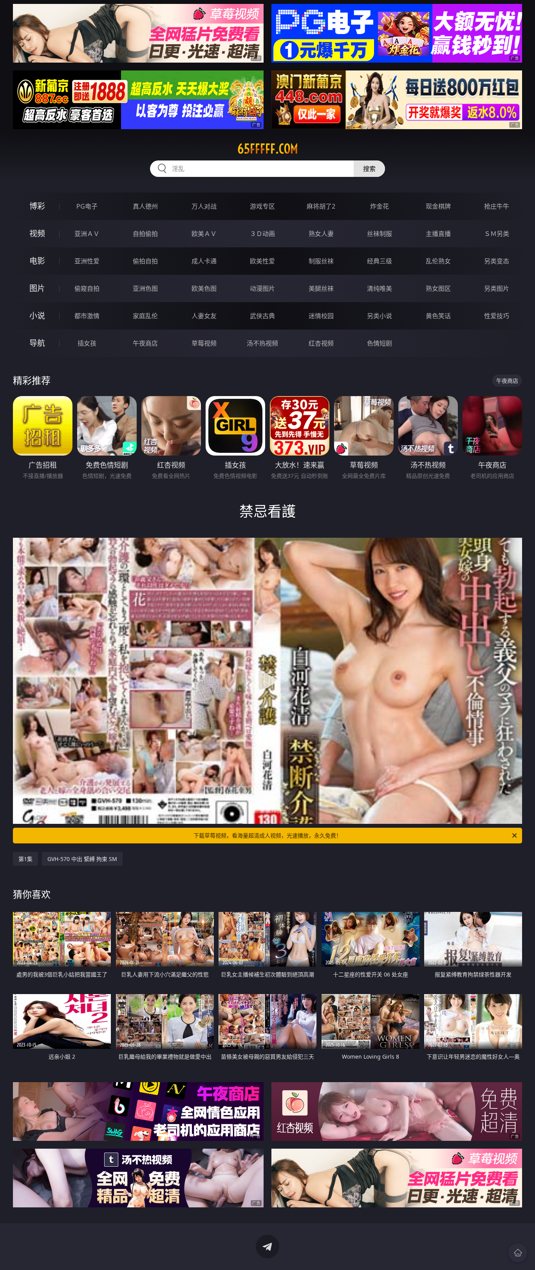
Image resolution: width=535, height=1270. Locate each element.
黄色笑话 (438, 316)
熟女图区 (438, 288)
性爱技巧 (496, 316)
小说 (37, 315)
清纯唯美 (379, 288)
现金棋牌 (438, 206)
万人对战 (204, 206)
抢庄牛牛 (496, 206)
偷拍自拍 (145, 261)
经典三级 (379, 261)
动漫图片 (262, 288)
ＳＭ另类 (496, 233)
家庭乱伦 (145, 316)
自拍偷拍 (145, 233)
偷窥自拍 (86, 288)
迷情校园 (321, 316)
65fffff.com (267, 149)
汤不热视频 (262, 343)
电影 (37, 261)
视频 (37, 233)
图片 (37, 288)
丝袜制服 (379, 233)
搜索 (369, 168)
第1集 (25, 859)
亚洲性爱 (86, 261)
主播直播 (438, 233)
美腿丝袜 (321, 288)
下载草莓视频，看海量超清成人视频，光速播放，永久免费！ (267, 835)
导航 (37, 343)
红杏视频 (321, 343)
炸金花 (379, 206)
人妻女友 (204, 316)
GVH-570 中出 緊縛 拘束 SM (82, 859)
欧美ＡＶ (204, 233)
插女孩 (87, 343)
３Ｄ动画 (262, 233)
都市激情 (86, 316)
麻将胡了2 (321, 206)
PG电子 (87, 206)
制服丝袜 (321, 261)
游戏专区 (262, 206)
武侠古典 (262, 316)
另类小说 (379, 316)
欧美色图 (204, 288)
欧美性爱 (262, 261)
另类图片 (496, 288)
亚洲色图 (145, 288)
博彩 (37, 206)
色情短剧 (379, 343)
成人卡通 (204, 261)
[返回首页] (517, 1252)
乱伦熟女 (438, 261)
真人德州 (145, 206)
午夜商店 (145, 343)
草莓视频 (204, 343)
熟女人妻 (321, 233)
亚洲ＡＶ (86, 233)
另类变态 (496, 261)
